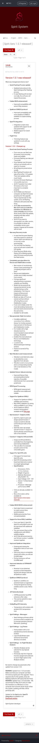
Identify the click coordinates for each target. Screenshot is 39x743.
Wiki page (27, 411)
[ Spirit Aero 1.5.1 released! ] (17, 43)
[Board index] (19, 17)
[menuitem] (9, 3)
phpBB (11, 740)
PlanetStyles (26, 740)
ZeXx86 (8, 65)
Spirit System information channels (22, 499)
